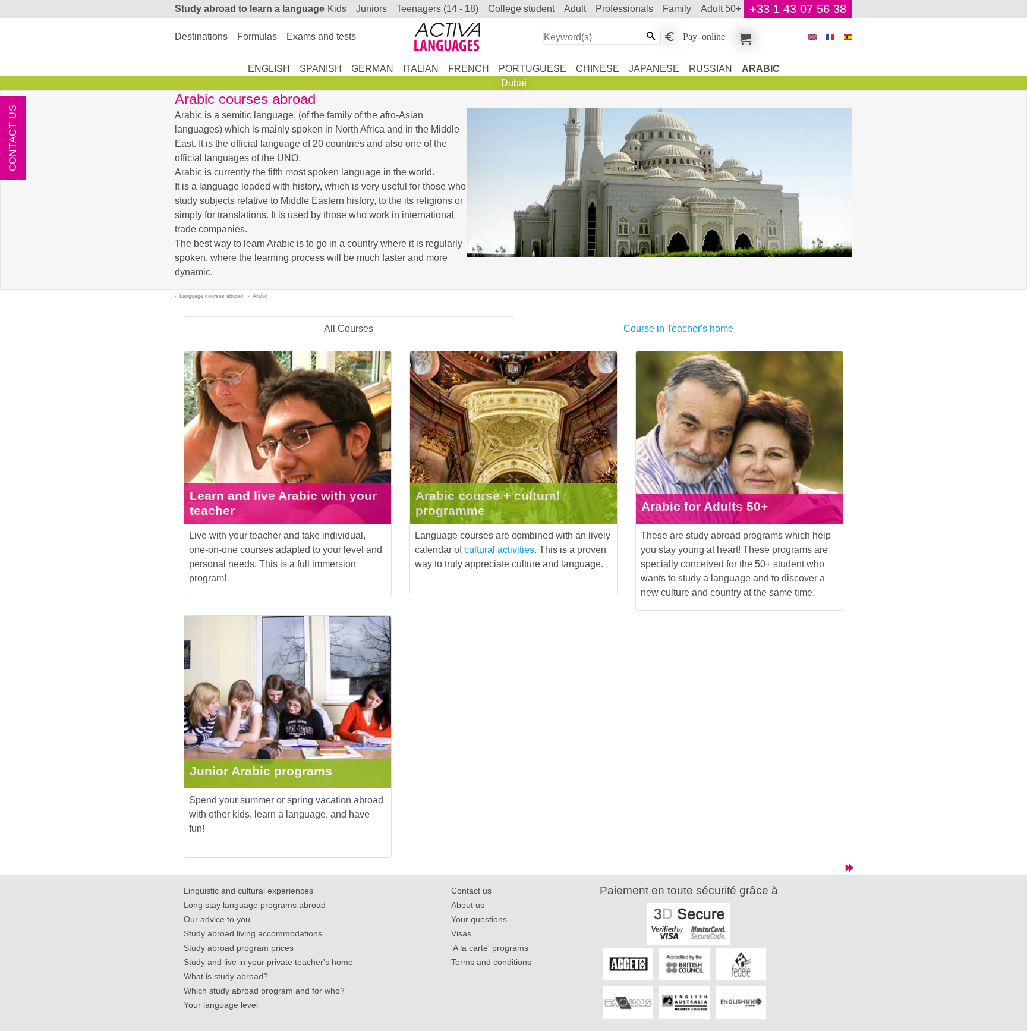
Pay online (704, 35)
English (269, 69)
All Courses (348, 328)
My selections (743, 37)
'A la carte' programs (489, 948)
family (677, 9)
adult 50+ (721, 9)
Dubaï (514, 83)
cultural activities (499, 550)
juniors (371, 9)
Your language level (221, 1005)
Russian (710, 69)
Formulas (257, 37)
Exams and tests (321, 37)
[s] (848, 37)
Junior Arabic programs (261, 771)
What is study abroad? (226, 976)
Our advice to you (217, 919)
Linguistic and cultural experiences (248, 890)
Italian (421, 69)
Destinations (201, 37)
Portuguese (532, 69)
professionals (624, 9)
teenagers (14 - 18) (437, 9)
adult (575, 9)
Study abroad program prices (239, 948)
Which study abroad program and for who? (264, 990)
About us (467, 905)
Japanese (654, 69)
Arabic (761, 69)
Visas (461, 933)
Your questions (479, 919)
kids (336, 9)
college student (521, 9)
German (372, 69)
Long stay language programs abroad (255, 905)
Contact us (13, 138)
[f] (830, 37)
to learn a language (250, 9)
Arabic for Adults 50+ (704, 506)
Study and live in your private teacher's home (268, 962)
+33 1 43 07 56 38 (797, 8)
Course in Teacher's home (678, 328)
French (468, 69)
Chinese (597, 69)
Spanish (321, 69)
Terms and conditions (491, 962)
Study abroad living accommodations (253, 933)
